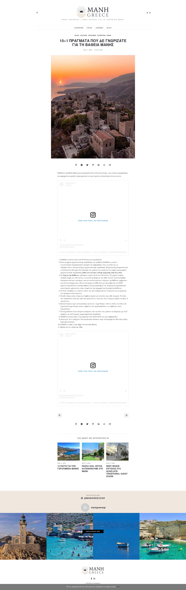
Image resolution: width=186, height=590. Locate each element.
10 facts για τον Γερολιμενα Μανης (68, 467)
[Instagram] (150, 12)
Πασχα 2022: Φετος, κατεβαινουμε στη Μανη (92, 469)
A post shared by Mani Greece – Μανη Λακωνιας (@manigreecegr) (93, 252)
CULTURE (83, 35)
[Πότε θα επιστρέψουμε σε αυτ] (69, 536)
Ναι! (118, 587)
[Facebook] (147, 12)
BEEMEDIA (97, 583)
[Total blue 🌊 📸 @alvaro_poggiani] (116, 536)
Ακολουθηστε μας (93, 531)
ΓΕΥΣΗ (89, 28)
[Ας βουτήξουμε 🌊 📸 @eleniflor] (163, 536)
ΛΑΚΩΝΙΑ (99, 28)
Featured (92, 35)
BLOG (109, 28)
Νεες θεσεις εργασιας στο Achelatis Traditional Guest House (117, 471)
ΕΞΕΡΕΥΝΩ (78, 28)
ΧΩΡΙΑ (109, 35)
